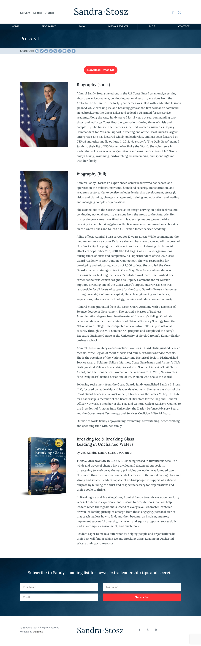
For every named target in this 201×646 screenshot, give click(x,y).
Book (82, 26)
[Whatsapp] (69, 51)
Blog (152, 26)
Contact (183, 26)
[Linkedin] (51, 51)
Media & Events (118, 26)
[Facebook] (37, 51)
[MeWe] (60, 51)
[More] (74, 51)
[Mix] (64, 51)
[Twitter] (42, 51)
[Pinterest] (55, 51)
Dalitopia (38, 631)
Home (15, 26)
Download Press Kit (100, 70)
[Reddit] (46, 51)
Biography (49, 26)
